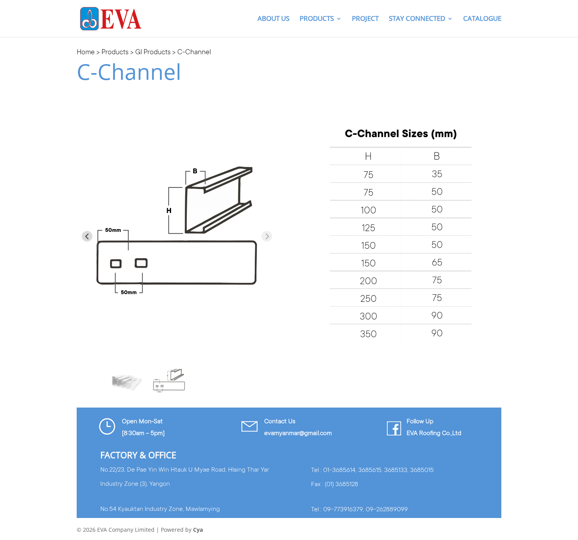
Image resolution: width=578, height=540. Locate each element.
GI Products (153, 53)
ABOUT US (273, 19)
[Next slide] (266, 236)
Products (317, 19)
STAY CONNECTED (417, 19)
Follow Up (420, 421)
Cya (198, 529)
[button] (125, 381)
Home (86, 53)
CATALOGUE (482, 19)
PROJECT (365, 19)
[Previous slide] (87, 236)
